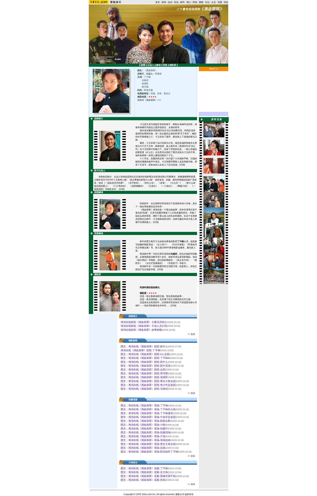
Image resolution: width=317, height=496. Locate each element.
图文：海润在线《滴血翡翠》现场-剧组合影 (145, 420)
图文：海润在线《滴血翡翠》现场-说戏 (143, 447)
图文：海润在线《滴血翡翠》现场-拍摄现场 (145, 432)
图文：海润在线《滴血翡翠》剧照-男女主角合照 (148, 381)
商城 (195, 2)
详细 (182, 165)
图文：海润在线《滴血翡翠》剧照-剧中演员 (145, 365)
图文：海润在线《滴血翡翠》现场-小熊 (143, 424)
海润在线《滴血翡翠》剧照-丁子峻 (140, 350)
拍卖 (226, 2)
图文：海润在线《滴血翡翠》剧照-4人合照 (145, 354)
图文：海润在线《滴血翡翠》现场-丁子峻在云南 (148, 409)
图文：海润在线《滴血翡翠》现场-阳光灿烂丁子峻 (149, 451)
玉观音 (152, 186)
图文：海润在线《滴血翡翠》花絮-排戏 (143, 479)
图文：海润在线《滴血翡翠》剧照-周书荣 (144, 373)
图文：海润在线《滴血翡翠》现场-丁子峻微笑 (147, 413)
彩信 (176, 2)
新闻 (164, 2)
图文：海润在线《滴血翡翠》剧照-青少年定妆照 (148, 384)
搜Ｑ (189, 2)
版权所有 (189, 494)
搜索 (201, 2)
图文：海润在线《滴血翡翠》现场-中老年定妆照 (148, 417)
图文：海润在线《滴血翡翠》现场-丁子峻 (144, 405)
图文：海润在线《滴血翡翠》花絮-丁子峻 (144, 468)
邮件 (182, 2)
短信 (170, 2)
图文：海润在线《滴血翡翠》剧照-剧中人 (144, 346)
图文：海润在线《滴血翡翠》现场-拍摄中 (144, 428)
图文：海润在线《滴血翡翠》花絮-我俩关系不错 (148, 476)
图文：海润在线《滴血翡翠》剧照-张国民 (144, 377)
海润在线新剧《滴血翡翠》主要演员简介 (144, 322)
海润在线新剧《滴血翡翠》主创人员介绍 (144, 325)
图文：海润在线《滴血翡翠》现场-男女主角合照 (148, 443)
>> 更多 (191, 334)
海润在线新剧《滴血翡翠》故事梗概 (141, 329)
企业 (213, 2)
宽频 (220, 2)
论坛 (207, 2)
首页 (157, 2)
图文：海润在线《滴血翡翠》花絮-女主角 (144, 472)
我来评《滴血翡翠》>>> (149, 100)
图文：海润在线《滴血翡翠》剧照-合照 (143, 369)
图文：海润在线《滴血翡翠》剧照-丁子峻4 (145, 358)
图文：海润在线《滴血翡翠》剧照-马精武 (144, 388)
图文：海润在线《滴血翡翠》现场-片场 (143, 436)
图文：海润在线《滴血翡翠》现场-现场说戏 (145, 440)
